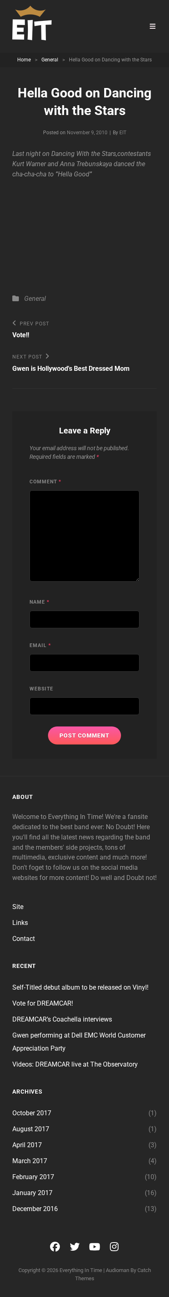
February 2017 (33, 1177)
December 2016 (35, 1209)
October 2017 (31, 1113)
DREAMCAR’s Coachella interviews (62, 1019)
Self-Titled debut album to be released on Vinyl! (80, 987)
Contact (23, 939)
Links (20, 923)
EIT (122, 132)
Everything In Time (80, 1270)
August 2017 (30, 1129)
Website (41, 689)
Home (24, 60)
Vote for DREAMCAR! (42, 1003)
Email (40, 645)
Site (17, 907)
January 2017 (32, 1193)
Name (39, 602)
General (49, 60)
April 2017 (27, 1145)
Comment (45, 482)
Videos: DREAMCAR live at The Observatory (75, 1064)
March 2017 (29, 1161)
